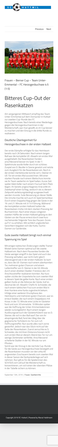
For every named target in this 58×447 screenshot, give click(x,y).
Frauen (27, 374)
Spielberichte (36, 374)
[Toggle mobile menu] (52, 13)
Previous (39, 29)
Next (48, 29)
